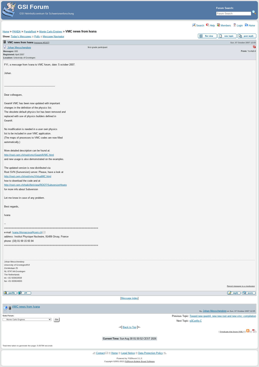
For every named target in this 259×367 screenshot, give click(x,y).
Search (199, 25)
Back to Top (129, 327)
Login (239, 25)
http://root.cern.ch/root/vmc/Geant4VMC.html (29, 155)
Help (212, 25)
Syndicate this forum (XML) (231, 332)
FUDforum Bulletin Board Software (140, 361)
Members (225, 25)
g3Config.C (196, 320)
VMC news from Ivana (20, 42)
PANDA (16, 31)
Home (251, 25)
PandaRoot (30, 31)
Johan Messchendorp (19, 47)
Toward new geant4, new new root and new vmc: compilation (223, 316)
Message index (129, 298)
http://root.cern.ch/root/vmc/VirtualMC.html (27, 176)
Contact (100, 353)
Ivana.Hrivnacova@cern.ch (27, 232)
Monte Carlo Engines (50, 31)
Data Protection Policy (150, 353)
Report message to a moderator (241, 286)
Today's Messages (21, 36)
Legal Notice (128, 353)
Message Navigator (53, 36)
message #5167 (42, 43)
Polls (37, 36)
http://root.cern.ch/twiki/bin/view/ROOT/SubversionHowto (35, 185)
